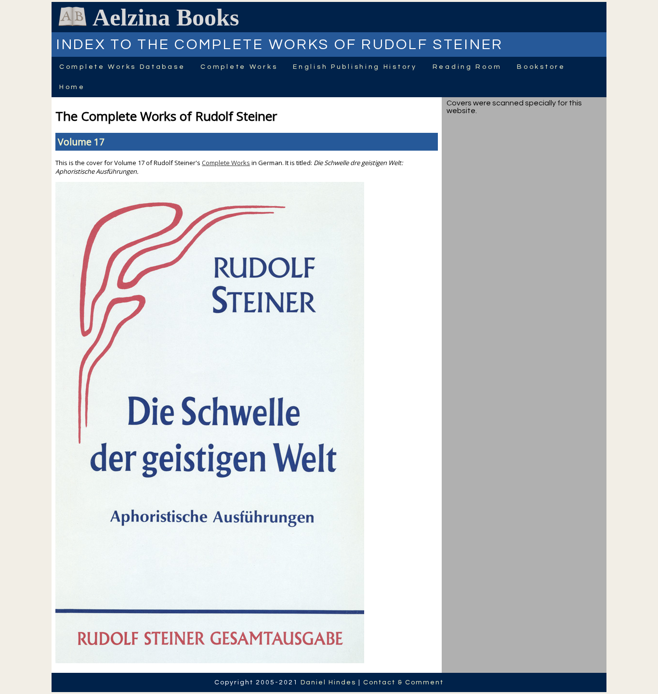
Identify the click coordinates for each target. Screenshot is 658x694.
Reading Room (467, 67)
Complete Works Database (122, 67)
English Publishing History (355, 67)
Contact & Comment (403, 682)
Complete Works (238, 67)
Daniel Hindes (328, 682)
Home (72, 87)
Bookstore (541, 67)
